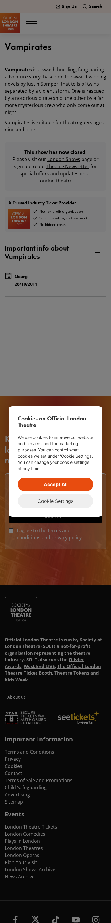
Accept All (55, 484)
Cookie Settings (55, 501)
